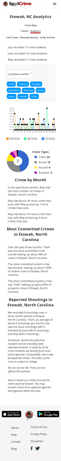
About (15, 427)
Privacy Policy (39, 434)
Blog (14, 448)
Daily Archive (47, 37)
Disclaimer (37, 441)
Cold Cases (12, 37)
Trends (24, 30)
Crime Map (30, 25)
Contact (15, 441)
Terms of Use (39, 427)
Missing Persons (29, 37)
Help (14, 434)
